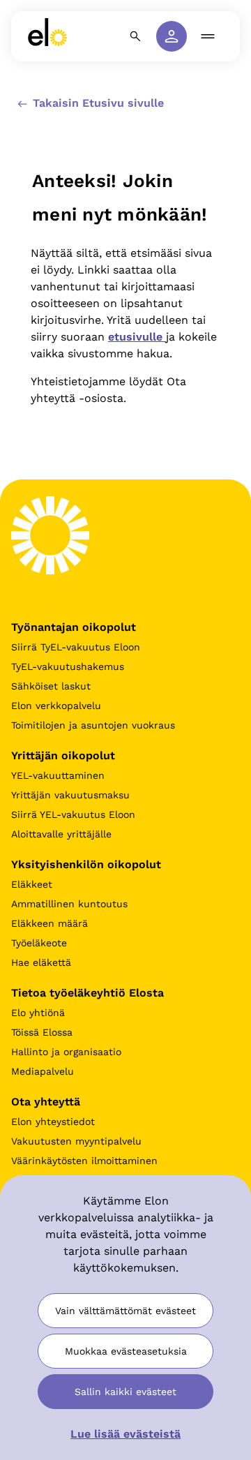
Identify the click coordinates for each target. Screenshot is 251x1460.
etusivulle (137, 336)
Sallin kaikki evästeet (125, 1391)
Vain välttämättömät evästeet (125, 1310)
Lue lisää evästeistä (125, 1433)
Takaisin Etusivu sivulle (96, 103)
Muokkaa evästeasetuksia (126, 1351)
